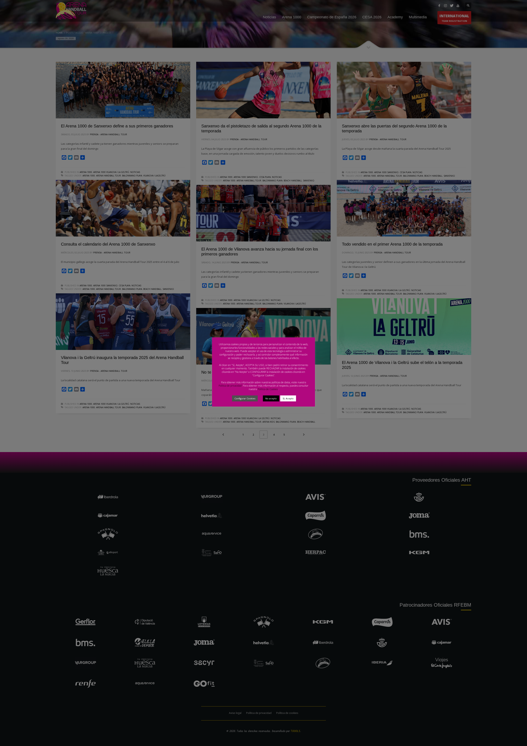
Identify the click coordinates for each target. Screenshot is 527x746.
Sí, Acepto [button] (288, 398)
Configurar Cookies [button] (244, 398)
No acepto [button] (271, 398)
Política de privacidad (230, 385)
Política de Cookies (268, 389)
